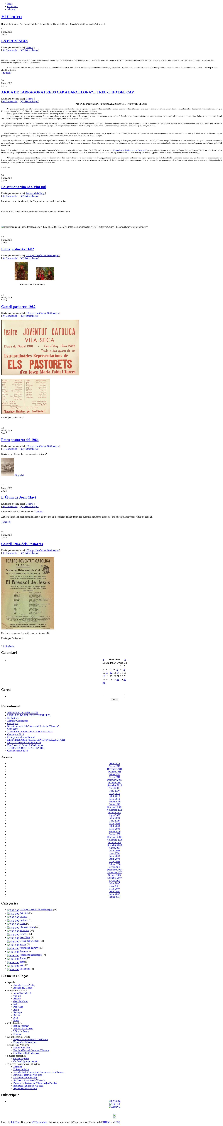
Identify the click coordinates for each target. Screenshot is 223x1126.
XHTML (106, 1122)
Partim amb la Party (35, 193)
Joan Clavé (25, 937)
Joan (15, 1017)
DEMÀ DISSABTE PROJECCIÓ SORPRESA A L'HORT (36, 739)
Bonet (16, 1020)
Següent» (9, 646)
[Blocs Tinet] (114, 1115)
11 (107, 672)
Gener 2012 (114, 766)
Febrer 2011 (114, 774)
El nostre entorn (27, 927)
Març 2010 (114, 799)
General (29, 47)
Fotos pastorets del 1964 (20, 440)
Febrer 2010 (114, 801)
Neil (15, 1004)
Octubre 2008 (114, 842)
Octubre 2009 (114, 812)
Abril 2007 (114, 891)
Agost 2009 (114, 815)
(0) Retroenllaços (29, 50)
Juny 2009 (115, 820)
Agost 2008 (114, 848)
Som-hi (23, 958)
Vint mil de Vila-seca (23, 1028)
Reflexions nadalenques (31, 954)
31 (104, 682)
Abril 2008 (114, 858)
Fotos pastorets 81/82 (17, 249)
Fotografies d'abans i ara (25, 1042)
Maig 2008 (114, 856)
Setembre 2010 (114, 785)
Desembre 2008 (114, 837)
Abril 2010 (114, 796)
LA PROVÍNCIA (14, 41)
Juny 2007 (115, 886)
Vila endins (25, 968)
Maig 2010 (114, 793)
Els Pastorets (13, 718)
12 (111, 672)
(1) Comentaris (9, 449)
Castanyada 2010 (15, 734)
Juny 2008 (115, 853)
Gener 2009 (114, 834)
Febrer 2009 (114, 831)
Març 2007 (114, 894)
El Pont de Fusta (21, 1069)
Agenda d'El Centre (22, 987)
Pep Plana (18, 1006)
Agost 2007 (114, 880)
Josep (16, 1009)
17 (104, 676)
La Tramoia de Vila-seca (25, 1077)
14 (118, 672)
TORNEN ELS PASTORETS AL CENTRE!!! (30, 731)
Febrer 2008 (114, 864)
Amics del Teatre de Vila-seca (27, 1075)
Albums (11, 9)
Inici (9, 3)
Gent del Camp (20, 1001)
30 (125, 679)
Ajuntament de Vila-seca (25, 1088)
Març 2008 (114, 861)
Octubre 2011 (114, 771)
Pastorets (24, 951)
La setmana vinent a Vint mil (23, 187)
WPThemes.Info (39, 1122)
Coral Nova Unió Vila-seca (26, 1053)
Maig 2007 (114, 888)
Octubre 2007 (114, 875)
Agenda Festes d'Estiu (24, 985)
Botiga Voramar (21, 1026)
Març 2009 (114, 829)
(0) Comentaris (9, 50)
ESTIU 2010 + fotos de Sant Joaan (24, 742)
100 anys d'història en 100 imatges (42, 255)
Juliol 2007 (114, 883)
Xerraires (17, 1066)
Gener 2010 (114, 804)
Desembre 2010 (114, 780)
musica (23, 944)
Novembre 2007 (114, 872)
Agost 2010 (114, 788)
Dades (23, 923)
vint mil (39, 511)
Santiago (17, 1012)
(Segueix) (6, 72)
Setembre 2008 (114, 845)
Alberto (17, 998)
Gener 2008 (114, 867)
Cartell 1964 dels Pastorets (22, 544)
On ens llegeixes (21, 1058)
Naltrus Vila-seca (21, 1047)
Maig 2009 (114, 823)
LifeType (15, 1122)
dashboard (12, 6)
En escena (24, 930)
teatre (22, 961)
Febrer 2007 (114, 897)
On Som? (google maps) (25, 1061)
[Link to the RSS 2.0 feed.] (114, 1104)
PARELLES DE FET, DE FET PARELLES (29, 715)
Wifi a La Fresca (21, 1031)
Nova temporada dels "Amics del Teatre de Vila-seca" (33, 726)
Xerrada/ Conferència (17, 720)
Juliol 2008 (114, 850)
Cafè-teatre (12, 729)
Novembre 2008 (114, 839)
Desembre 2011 (114, 769)
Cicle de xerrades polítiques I (21, 737)
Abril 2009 (114, 826)
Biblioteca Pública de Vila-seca (28, 1085)
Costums (24, 920)
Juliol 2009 (114, 818)
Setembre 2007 (114, 878)
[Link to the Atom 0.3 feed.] (114, 1106)
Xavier (16, 1015)
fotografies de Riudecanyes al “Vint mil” (130, 150)
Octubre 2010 (114, 782)
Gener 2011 (114, 777)
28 (118, 679)
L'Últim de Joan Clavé (18, 497)
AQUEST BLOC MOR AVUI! (22, 712)
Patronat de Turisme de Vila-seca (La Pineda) (35, 1083)
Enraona (17, 1034)
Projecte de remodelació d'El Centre (30, 1039)
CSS (118, 1122)
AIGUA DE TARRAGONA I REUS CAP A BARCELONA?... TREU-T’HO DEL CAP (67, 92)
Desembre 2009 (114, 807)
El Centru (11, 16)
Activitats (24, 913)
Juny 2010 (115, 790)
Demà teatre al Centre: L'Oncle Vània (25, 745)
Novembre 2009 (114, 809)
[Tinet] (114, 1117)
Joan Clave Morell (22, 993)
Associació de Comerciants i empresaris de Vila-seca (38, 1072)
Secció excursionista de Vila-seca (29, 1080)
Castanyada (12, 723)
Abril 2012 (114, 763)
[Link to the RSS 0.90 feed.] (114, 1101)
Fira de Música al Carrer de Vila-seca (31, 1050)
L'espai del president (29, 941)
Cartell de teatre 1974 (17, 750)
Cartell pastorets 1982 (18, 307)
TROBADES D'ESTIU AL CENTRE (25, 748)
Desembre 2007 (114, 869)
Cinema (23, 916)
